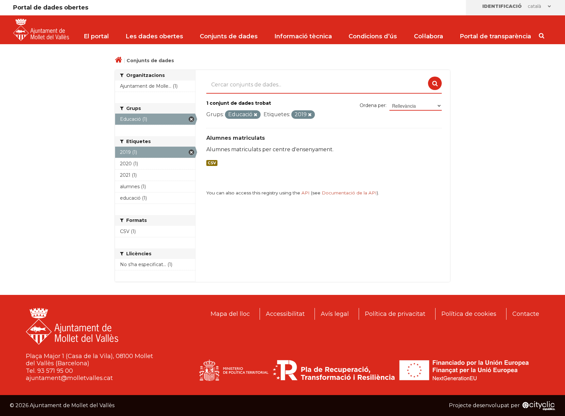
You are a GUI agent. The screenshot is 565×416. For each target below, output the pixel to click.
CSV (212, 163)
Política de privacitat (395, 313)
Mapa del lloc (230, 313)
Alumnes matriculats (235, 138)
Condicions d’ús (373, 36)
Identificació (502, 6)
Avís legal (335, 313)
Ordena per (372, 105)
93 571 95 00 (55, 370)
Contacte (525, 313)
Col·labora (428, 36)
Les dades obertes (154, 36)
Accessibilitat (285, 313)
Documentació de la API (349, 192)
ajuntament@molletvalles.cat (69, 378)
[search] (435, 83)
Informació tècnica (303, 36)
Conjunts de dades (229, 36)
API (305, 192)
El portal (96, 36)
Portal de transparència (495, 36)
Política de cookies (468, 313)
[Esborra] (255, 115)
